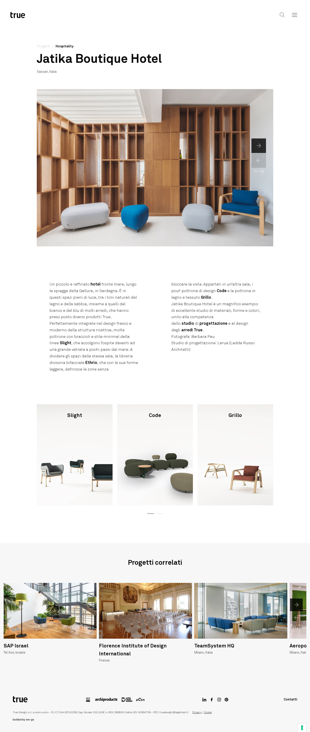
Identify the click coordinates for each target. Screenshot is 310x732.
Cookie (208, 712)
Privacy (197, 712)
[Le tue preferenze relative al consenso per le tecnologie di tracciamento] (302, 727)
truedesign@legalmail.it (174, 712)
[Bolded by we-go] (155, 719)
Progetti (154, 19)
